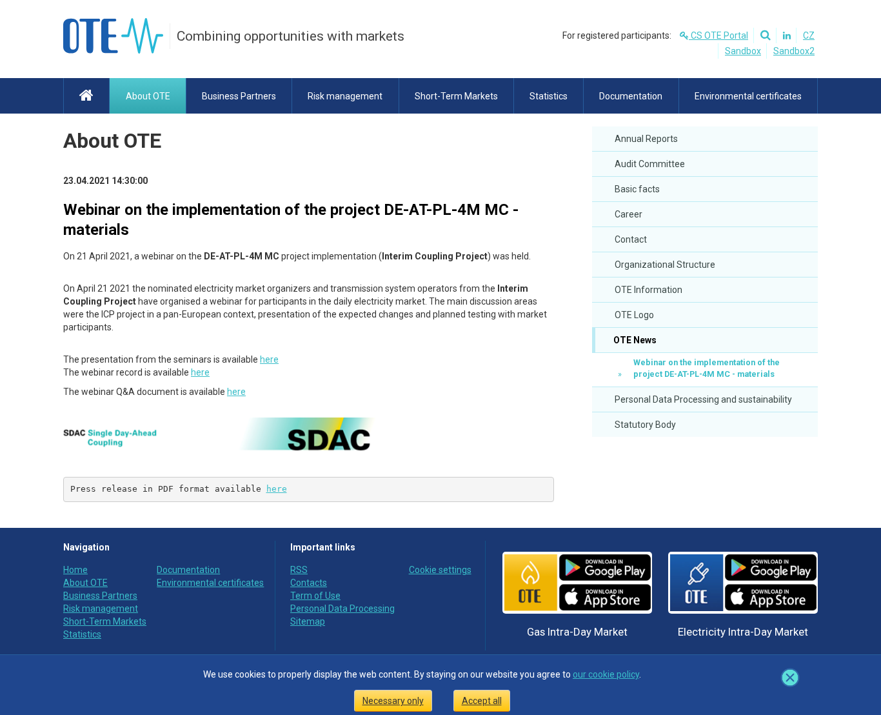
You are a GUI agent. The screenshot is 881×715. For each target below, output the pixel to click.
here (269, 359)
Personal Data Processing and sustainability (703, 399)
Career (628, 214)
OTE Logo (634, 315)
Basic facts (637, 189)
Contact (631, 239)
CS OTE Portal (718, 35)
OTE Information (648, 290)
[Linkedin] (785, 35)
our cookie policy (606, 674)
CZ (809, 35)
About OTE (112, 140)
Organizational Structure (665, 264)
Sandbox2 (794, 51)
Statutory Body (645, 424)
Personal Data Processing (342, 608)
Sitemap (307, 621)
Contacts (308, 583)
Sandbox (743, 51)
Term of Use (315, 595)
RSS (299, 570)
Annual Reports (646, 139)
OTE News (634, 340)
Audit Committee (650, 164)
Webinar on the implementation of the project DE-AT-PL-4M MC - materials (706, 368)
